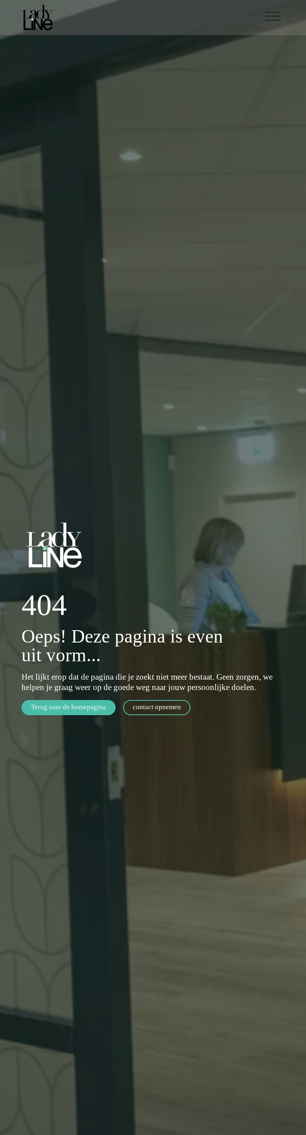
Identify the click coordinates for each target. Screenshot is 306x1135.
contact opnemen (157, 707)
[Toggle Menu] (273, 16)
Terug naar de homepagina (68, 707)
